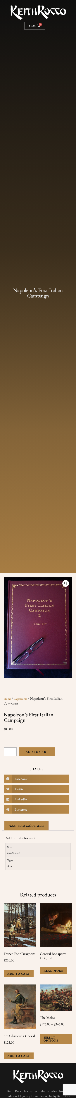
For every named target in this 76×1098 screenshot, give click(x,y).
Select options (51, 1039)
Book (9, 866)
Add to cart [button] (18, 974)
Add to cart (37, 752)
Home (7, 699)
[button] (71, 26)
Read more (53, 971)
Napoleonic (20, 699)
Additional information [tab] (26, 826)
